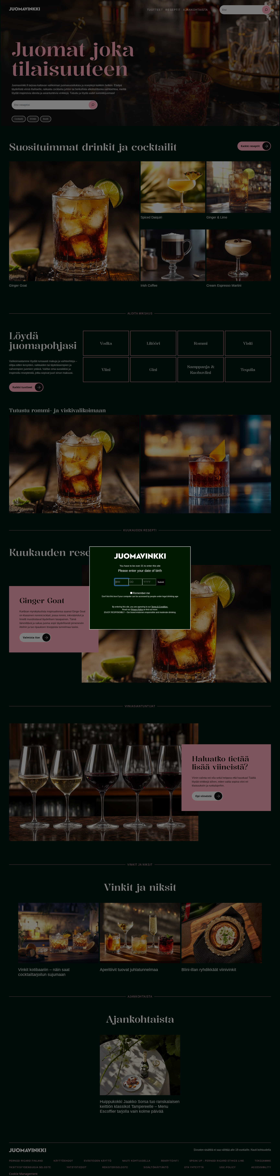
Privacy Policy (137, 609)
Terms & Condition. (159, 607)
